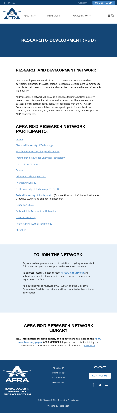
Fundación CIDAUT (26, 204)
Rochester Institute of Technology (34, 223)
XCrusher (21, 230)
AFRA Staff (89, 345)
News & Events (59, 382)
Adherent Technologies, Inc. (31, 176)
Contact (82, 2)
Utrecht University (26, 217)
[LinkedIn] (13, 3)
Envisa (19, 170)
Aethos (19, 139)
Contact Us (100, 375)
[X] (9, 3)
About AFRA (58, 368)
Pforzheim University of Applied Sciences (37, 151)
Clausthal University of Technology (34, 145)
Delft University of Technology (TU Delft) (37, 189)
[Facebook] (4, 3)
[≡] (108, 15)
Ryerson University (26, 182)
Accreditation (58, 377)
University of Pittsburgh (28, 164)
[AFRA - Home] (12, 19)
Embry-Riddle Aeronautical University (36, 211)
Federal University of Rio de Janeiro (34, 195)
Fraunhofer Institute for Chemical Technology (40, 157)
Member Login (103, 2)
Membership (58, 372)
